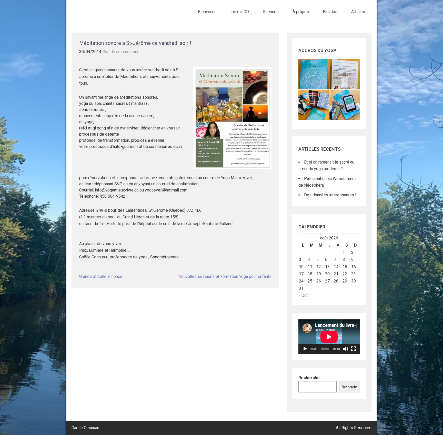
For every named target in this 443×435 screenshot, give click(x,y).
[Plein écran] (353, 348)
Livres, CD (239, 11)
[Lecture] (305, 348)
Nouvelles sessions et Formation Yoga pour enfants (224, 276)
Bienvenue (207, 11)
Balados (330, 11)
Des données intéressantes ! (330, 195)
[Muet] (345, 348)
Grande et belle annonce (100, 276)
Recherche (309, 377)
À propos (301, 11)
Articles (358, 11)
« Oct (303, 295)
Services (271, 11)
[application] (329, 336)
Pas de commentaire (120, 51)
